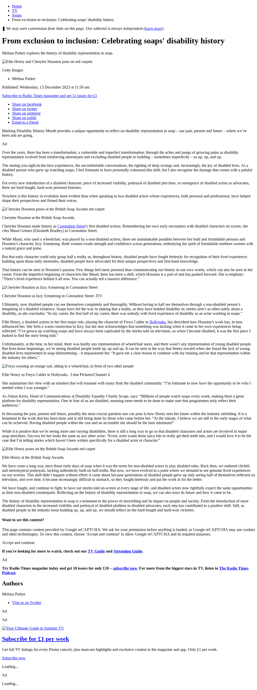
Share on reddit (24, 118)
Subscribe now (14, 658)
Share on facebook (27, 104)
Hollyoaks (157, 322)
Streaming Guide (127, 551)
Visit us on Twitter (26, 602)
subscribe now (125, 568)
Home (17, 6)
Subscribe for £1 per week (35, 639)
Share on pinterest (26, 113)
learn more (153, 28)
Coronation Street (71, 226)
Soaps (17, 15)
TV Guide (96, 551)
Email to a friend (25, 122)
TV (15, 11)
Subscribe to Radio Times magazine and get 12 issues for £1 (49, 96)
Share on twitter (24, 109)
